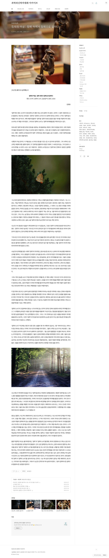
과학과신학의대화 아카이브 (24, 3)
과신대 (95, 138)
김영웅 (80, 125)
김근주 (80, 127)
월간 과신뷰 (82, 76)
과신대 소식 (82, 53)
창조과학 (89, 125)
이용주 (84, 125)
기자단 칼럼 (82, 80)
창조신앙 (93, 123)
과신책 (19, 479)
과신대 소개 (20, 9)
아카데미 (30, 9)
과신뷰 (48, 9)
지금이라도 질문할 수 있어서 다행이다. (22, 490)
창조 (84, 138)
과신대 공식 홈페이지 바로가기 (18, 549)
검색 (92, 3)
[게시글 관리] (18, 471)
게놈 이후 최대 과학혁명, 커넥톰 (20, 486)
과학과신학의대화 (91, 129)
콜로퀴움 (82, 67)
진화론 (80, 138)
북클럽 (80, 89)
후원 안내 (57, 9)
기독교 (80, 136)
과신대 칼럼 (82, 78)
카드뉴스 (82, 102)
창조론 (93, 133)
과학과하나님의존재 (83, 140)
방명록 (66, 9)
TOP (96, 549)
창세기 (80, 133)
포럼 (81, 69)
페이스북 (80, 156)
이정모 (89, 127)
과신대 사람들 (83, 55)
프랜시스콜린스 (82, 129)
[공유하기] (16, 471)
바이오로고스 (87, 123)
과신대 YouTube (83, 100)
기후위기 (81, 123)
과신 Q (81, 82)
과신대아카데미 (93, 136)
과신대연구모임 (89, 138)
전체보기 (81, 45)
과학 (84, 136)
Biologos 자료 (83, 84)
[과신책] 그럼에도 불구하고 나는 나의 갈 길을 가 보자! (26, 482)
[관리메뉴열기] (106, 3)
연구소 (40, 9)
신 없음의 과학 (16, 484)
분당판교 (85, 133)
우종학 (89, 133)
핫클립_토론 (82, 131)
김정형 (87, 136)
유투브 (88, 156)
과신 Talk (82, 93)
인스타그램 (84, 156)
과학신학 (85, 127)
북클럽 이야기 (83, 91)
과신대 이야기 (82, 50)
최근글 (80, 111)
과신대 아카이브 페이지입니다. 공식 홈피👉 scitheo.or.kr (28, 525)
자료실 (80, 95)
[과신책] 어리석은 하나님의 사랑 (20, 488)
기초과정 (82, 60)
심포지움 (82, 71)
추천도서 (82, 98)
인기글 (85, 111)
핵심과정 (82, 62)
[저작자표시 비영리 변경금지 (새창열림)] (29, 471)
